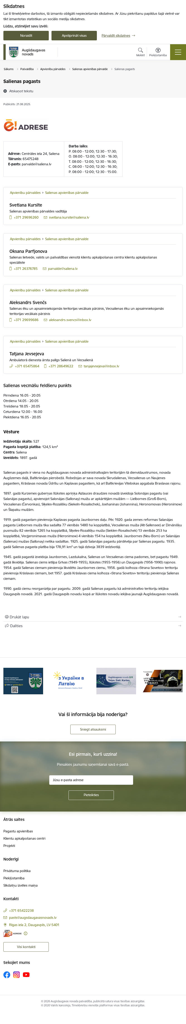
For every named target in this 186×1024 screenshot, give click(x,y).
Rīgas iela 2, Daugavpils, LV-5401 (34, 925)
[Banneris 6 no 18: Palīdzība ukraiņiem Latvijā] (70, 680)
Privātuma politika (17, 871)
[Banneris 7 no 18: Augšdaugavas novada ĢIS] (116, 680)
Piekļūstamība (13, 878)
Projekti (9, 846)
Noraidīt (26, 35)
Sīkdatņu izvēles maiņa (20, 885)
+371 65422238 (21, 910)
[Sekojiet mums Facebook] (6, 974)
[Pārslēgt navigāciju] (178, 52)
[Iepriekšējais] (9, 681)
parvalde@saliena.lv (63, 268)
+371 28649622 (61, 366)
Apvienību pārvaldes (25, 192)
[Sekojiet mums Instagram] (16, 974)
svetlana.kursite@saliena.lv (69, 217)
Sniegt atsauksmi (93, 729)
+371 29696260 (26, 217)
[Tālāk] (176, 681)
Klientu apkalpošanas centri (24, 838)
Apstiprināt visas (74, 35)
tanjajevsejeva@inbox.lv (101, 366)
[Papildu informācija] (25, 933)
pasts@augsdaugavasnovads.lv (32, 917)
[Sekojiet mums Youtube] (26, 974)
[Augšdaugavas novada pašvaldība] (27, 52)
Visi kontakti (26, 947)
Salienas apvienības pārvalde (66, 192)
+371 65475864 (27, 366)
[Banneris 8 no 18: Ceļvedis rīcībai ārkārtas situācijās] (163, 680)
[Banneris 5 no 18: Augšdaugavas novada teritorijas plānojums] (23, 680)
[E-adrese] (12, 933)
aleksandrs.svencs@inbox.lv (70, 320)
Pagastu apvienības (18, 831)
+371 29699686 (26, 320)
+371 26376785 (26, 268)
